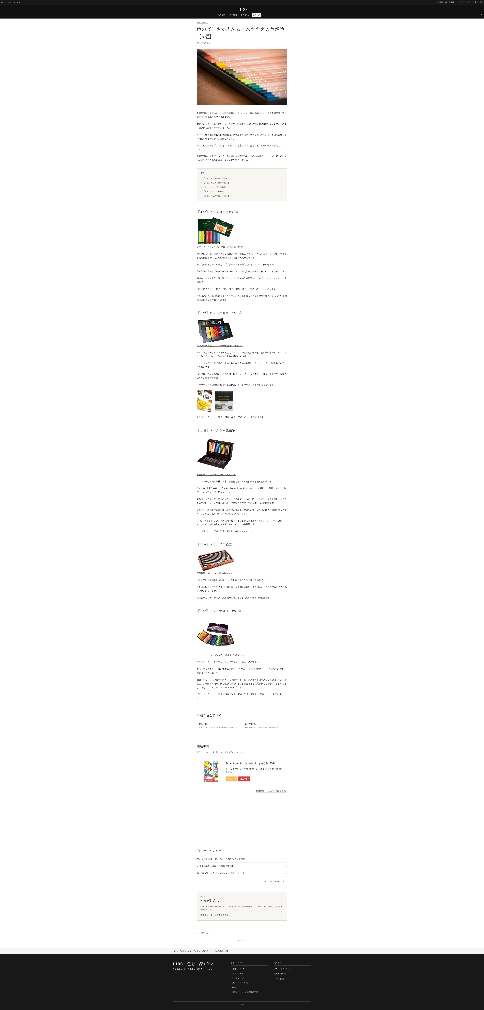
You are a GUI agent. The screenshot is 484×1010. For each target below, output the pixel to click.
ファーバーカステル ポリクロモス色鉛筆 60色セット (222, 247)
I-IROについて (238, 969)
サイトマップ (237, 978)
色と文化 (245, 15)
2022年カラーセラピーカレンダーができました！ (221, 873)
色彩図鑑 (440, 2)
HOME (175, 951)
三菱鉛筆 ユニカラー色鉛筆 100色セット (216, 474)
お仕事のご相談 (477, 2)
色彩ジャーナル (202, 22)
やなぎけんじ (206, 43)
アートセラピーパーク (284, 969)
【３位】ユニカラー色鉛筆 (214, 187)
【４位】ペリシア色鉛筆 (213, 191)
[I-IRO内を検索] (481, 15)
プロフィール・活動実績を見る (214, 915)
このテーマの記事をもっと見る (274, 881)
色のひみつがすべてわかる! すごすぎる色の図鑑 (250, 763)
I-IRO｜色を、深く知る (11, 2)
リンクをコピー (242, 940)
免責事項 (236, 987)
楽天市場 (243, 779)
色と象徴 (233, 15)
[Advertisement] (242, 818)
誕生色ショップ (464, 2)
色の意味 (221, 15)
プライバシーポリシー (241, 983)
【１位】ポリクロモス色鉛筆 (215, 178)
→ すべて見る (279, 979)
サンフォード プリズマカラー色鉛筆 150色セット (220, 655)
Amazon (231, 779)
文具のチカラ (281, 973)
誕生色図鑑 (449, 2)
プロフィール (237, 973)
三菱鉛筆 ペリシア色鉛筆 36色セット (214, 573)
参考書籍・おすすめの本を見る (271, 791)
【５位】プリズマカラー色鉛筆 (216, 196)
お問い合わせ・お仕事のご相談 (245, 992)
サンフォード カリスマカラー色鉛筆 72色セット (220, 345)
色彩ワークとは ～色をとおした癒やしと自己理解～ (222, 859)
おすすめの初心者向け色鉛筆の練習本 (215, 866)
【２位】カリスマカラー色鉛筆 (216, 183)
